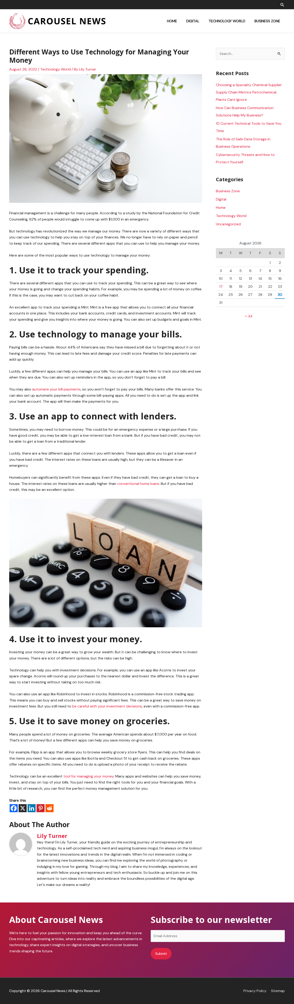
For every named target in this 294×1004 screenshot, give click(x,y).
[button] (282, 4)
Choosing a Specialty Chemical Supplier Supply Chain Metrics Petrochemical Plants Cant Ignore (249, 92)
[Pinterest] (41, 808)
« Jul (248, 316)
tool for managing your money (88, 776)
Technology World (55, 69)
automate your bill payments (56, 389)
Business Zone (228, 191)
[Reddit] (49, 808)
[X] (23, 808)
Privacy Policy (254, 990)
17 (221, 286)
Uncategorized (228, 224)
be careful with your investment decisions (107, 706)
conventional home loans (138, 483)
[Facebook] (14, 808)
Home (221, 207)
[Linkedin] (32, 808)
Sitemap (278, 990)
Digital (221, 199)
